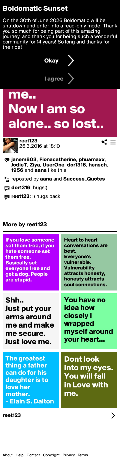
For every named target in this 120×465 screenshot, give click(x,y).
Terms (83, 455)
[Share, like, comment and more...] (31, 290)
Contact (33, 455)
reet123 (28, 141)
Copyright (51, 455)
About (8, 455)
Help (20, 455)
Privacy (69, 455)
